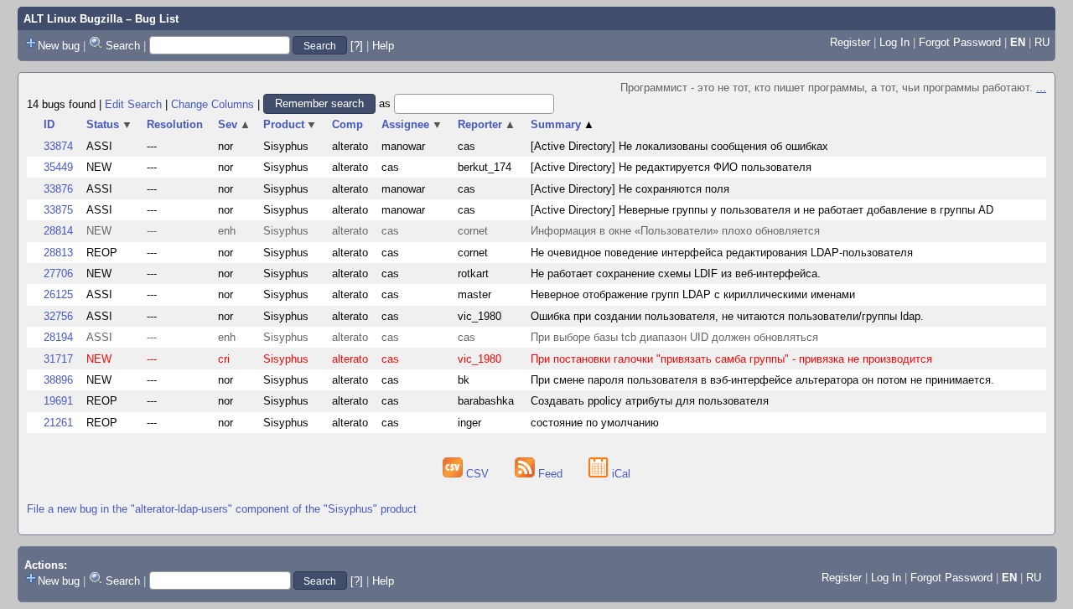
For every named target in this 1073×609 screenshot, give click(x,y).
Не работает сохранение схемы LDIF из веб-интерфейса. (676, 273)
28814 (58, 231)
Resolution (175, 124)
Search (123, 45)
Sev (234, 124)
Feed (550, 473)
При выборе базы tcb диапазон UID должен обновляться (674, 337)
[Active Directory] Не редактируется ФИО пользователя (671, 167)
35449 (58, 167)
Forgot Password (960, 42)
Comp (347, 124)
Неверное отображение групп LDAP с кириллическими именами (693, 294)
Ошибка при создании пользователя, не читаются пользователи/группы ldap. (727, 316)
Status (109, 124)
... (1041, 87)
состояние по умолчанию (595, 422)
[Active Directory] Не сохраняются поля (630, 189)
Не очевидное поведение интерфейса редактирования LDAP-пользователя (722, 252)
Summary (562, 124)
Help (383, 45)
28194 (58, 337)
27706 (58, 273)
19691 (58, 401)
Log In (894, 42)
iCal (619, 473)
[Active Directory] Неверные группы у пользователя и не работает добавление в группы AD (762, 210)
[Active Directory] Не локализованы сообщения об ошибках (679, 146)
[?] (356, 45)
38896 (58, 380)
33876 (58, 189)
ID (49, 124)
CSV (477, 473)
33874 (58, 146)
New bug (59, 45)
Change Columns (212, 103)
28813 (58, 252)
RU (1042, 42)
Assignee (412, 124)
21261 (58, 422)
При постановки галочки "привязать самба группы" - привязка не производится (731, 359)
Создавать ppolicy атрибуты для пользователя (650, 401)
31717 (58, 359)
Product (290, 124)
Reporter (487, 124)
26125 (58, 294)
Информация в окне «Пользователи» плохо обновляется (675, 231)
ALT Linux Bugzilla (72, 19)
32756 (58, 316)
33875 (58, 210)
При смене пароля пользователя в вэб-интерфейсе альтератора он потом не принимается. (762, 380)
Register (850, 42)
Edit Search (133, 103)
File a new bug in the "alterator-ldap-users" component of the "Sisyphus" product (222, 509)
